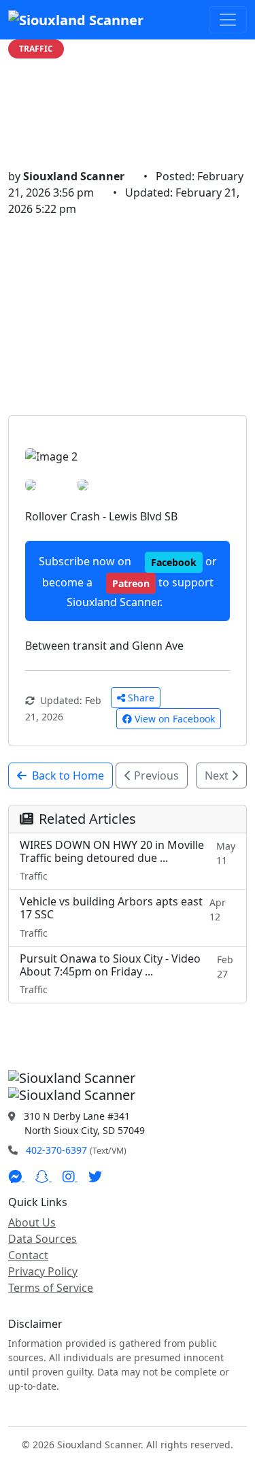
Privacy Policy (43, 1271)
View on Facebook (175, 718)
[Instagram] (70, 1176)
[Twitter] (95, 1176)
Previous (155, 775)
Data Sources (42, 1238)
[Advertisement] (127, 316)
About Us (32, 1222)
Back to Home (68, 775)
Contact (28, 1255)
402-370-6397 (56, 1150)
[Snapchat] (43, 1176)
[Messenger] (16, 1176)
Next (218, 775)
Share (141, 697)
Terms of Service (50, 1287)
